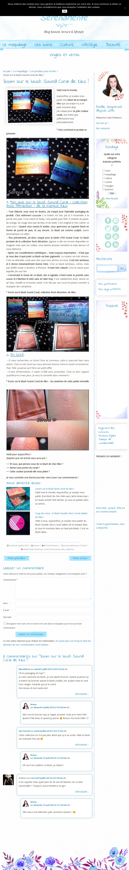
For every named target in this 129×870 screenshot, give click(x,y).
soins (107, 170)
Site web (7, 617)
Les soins (43, 45)
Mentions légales (107, 436)
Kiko (63, 549)
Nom (5, 603)
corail (46, 549)
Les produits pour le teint (75, 545)
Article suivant (80, 558)
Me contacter (103, 128)
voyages (109, 185)
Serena (36, 545)
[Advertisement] (116, 366)
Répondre (82, 694)
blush (26, 549)
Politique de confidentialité (106, 441)
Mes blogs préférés (109, 289)
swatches (70, 549)
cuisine (108, 181)
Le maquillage (15, 45)
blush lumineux (36, 549)
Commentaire (10, 579)
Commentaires (51, 545)
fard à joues (55, 549)
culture (108, 178)
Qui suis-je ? (102, 122)
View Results (112, 198)
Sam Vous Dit (24, 731)
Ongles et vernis (64, 55)
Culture (67, 45)
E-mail (6, 610)
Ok (64, 11)
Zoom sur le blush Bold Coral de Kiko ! (54, 488)
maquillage (110, 174)
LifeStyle (90, 45)
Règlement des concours (106, 430)
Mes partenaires (107, 284)
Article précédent (16, 558)
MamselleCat (24, 669)
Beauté (113, 45)
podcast (109, 189)
